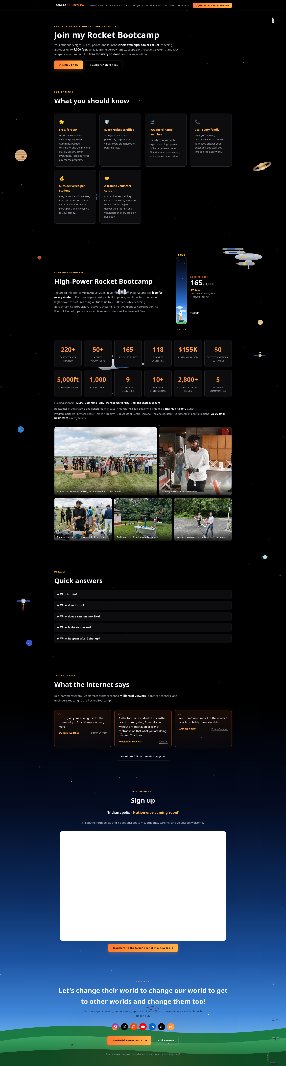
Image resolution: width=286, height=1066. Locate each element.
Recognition (172, 5)
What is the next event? (75, 627)
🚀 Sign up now (68, 64)
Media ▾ (149, 5)
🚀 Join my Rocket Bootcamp (212, 5)
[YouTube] (143, 1026)
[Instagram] (115, 1026)
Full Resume (166, 1040)
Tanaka (69, 5)
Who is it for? (68, 594)
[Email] (170, 1026)
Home (93, 5)
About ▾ (102, 5)
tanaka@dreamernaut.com (129, 1040)
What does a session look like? (80, 616)
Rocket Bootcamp (120, 5)
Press (159, 5)
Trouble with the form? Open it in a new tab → (143, 947)
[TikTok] (161, 1026)
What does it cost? (72, 605)
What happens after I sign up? (80, 638)
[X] (124, 1026)
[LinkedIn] (152, 1026)
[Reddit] (133, 1026)
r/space (163, 741)
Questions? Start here (104, 64)
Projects (138, 5)
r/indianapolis (99, 733)
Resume (186, 5)
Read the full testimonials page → (143, 756)
